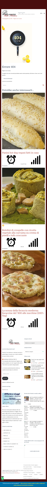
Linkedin (41, 474)
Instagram (39, 472)
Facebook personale (28, 468)
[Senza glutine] (3, 225)
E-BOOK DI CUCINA (7, 446)
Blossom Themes (5, 472)
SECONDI (5, 438)
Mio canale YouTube (28, 466)
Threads (35, 474)
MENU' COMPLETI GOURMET (9, 444)
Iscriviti (5, 378)
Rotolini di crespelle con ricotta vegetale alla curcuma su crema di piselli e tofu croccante (20, 233)
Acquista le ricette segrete (29, 472)
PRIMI (4, 435)
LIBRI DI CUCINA (7, 449)
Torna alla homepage (7, 78)
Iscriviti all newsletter (28, 476)
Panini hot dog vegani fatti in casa (20, 153)
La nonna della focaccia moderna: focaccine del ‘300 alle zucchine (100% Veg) (23, 313)
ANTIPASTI (5, 433)
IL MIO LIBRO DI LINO (34, 451)
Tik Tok (30, 474)
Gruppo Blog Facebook (28, 470)
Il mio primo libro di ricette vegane (31, 465)
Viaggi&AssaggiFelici (21, 12)
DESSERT (5, 441)
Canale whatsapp (37, 466)
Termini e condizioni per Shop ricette (31, 478)
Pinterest (25, 474)
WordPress (17, 472)
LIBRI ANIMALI (6, 430)
